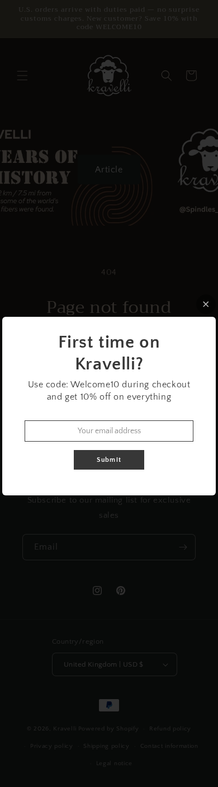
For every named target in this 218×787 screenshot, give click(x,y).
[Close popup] (206, 304)
